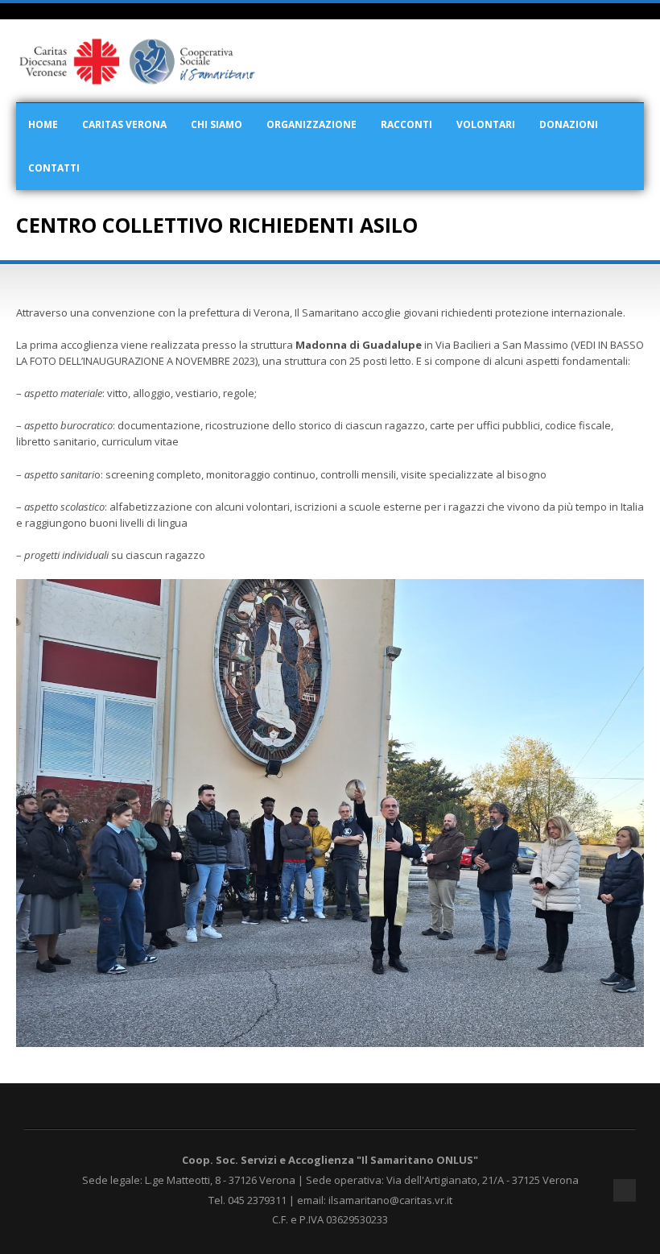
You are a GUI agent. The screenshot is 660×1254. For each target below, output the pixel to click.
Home (43, 124)
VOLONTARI (485, 124)
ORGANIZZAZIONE (311, 124)
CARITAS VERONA (124, 124)
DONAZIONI (568, 124)
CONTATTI (54, 168)
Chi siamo (216, 124)
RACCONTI (406, 124)
